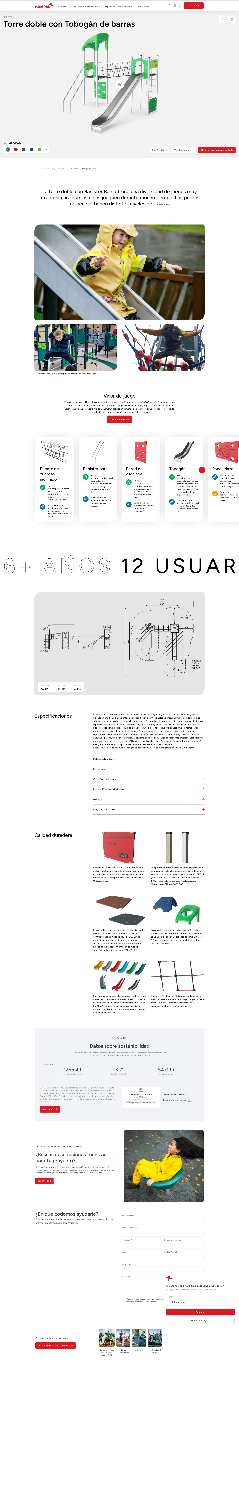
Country (170, 1297)
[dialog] (119, 747)
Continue (200, 1312)
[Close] (231, 1277)
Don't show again (200, 1320)
